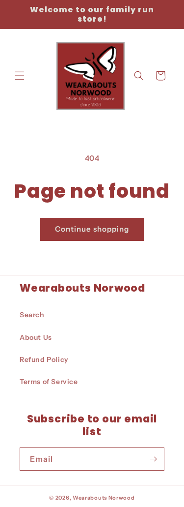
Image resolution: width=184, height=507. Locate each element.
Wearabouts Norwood (104, 497)
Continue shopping (92, 229)
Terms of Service (49, 381)
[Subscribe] (153, 459)
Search (32, 314)
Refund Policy (44, 359)
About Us (36, 337)
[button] (19, 76)
